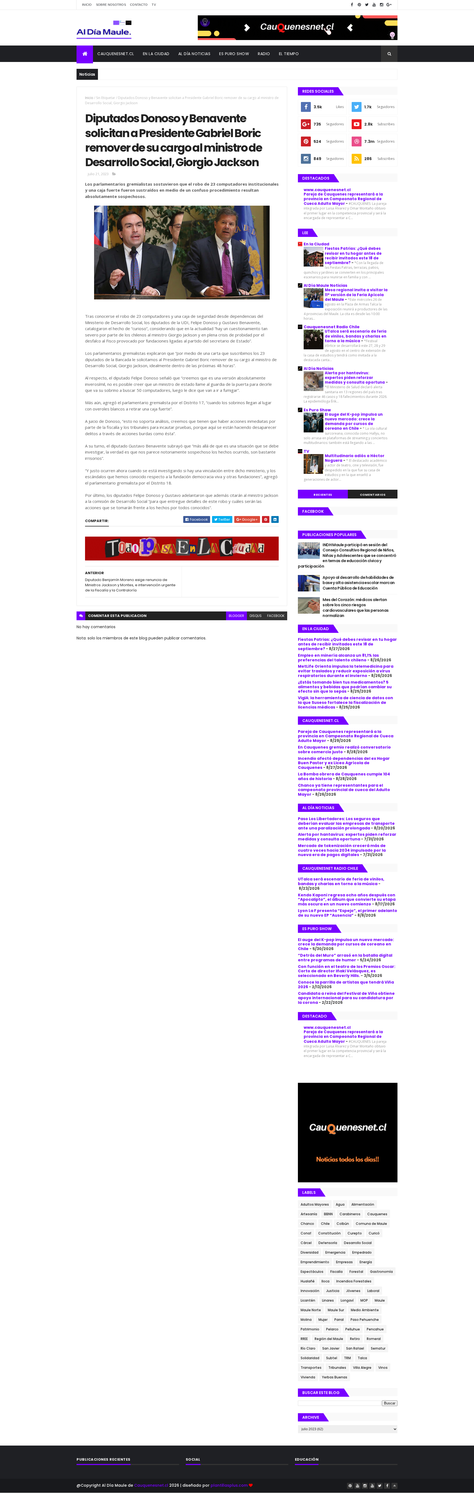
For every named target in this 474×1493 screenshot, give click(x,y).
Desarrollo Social (358, 1242)
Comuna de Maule (371, 1223)
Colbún (343, 1223)
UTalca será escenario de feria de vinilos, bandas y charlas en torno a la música (355, 336)
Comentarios (373, 494)
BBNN (328, 1214)
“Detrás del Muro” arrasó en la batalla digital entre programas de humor (345, 958)
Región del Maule (329, 1338)
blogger (236, 615)
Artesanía (309, 1214)
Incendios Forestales (353, 1281)
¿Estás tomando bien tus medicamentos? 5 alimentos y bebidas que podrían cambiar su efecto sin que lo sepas (345, 686)
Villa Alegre (362, 1367)
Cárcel (306, 1242)
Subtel (331, 1358)
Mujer (323, 1319)
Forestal (356, 1271)
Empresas (344, 1262)
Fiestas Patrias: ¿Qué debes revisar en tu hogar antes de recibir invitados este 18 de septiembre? (353, 255)
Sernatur (378, 1348)
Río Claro (308, 1348)
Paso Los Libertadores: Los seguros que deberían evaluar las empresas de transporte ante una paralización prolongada (346, 823)
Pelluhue (352, 1329)
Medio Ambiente (365, 1310)
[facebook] (352, 5)
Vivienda (308, 1377)
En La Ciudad (156, 53)
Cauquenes (377, 1214)
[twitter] (367, 5)
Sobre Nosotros (111, 4)
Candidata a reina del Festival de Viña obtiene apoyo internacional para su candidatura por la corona (346, 998)
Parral (339, 1319)
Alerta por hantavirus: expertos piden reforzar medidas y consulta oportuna (355, 377)
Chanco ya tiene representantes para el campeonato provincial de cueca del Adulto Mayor (344, 790)
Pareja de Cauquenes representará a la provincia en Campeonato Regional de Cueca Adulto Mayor (343, 199)
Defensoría (327, 1242)
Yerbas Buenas (334, 1377)
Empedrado (362, 1252)
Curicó (374, 1233)
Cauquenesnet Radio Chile (332, 327)
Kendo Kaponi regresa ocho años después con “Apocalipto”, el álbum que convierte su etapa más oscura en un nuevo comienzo (347, 899)
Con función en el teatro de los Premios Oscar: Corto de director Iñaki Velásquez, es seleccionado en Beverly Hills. (346, 971)
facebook (275, 615)
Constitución (329, 1233)
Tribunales (337, 1367)
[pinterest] (359, 5)
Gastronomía (381, 1271)
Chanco (307, 1223)
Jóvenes (353, 1290)
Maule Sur (336, 1310)
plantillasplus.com (230, 1485)
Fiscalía (336, 1271)
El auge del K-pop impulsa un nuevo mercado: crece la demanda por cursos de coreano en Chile (354, 421)
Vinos (383, 1367)
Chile (325, 1223)
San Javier (330, 1348)
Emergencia (335, 1252)
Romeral (374, 1338)
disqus (256, 615)
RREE (304, 1338)
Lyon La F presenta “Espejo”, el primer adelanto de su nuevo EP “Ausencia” (347, 913)
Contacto (139, 4)
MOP (364, 1300)
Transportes (311, 1367)
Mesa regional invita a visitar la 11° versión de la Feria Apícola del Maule (356, 294)
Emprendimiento (315, 1262)
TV (154, 4)
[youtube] (374, 5)
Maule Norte (311, 1310)
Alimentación (362, 1204)
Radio (264, 53)
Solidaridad (310, 1358)
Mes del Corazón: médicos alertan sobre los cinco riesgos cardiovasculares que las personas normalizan (356, 608)
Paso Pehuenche (365, 1319)
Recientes (323, 494)
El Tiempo (289, 53)
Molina (306, 1319)
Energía (366, 1262)
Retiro (355, 1338)
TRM (347, 1358)
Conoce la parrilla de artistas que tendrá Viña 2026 (346, 984)
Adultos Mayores (315, 1204)
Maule (380, 1300)
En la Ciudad (316, 244)
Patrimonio (310, 1329)
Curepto (355, 1233)
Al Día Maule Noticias (325, 285)
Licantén (308, 1300)
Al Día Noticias (194, 53)
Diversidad (309, 1252)
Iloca (325, 1281)
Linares (328, 1300)
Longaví (347, 1300)
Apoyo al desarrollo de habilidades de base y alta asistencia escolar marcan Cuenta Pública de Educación (358, 583)
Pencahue (375, 1329)
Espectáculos (312, 1271)
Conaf (306, 1233)
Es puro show (234, 53)
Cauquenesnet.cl (115, 53)
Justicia (332, 1290)
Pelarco (332, 1329)
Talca (362, 1358)
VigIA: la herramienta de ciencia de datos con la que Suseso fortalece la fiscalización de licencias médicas (345, 702)
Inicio (87, 4)
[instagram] (382, 5)
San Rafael (355, 1348)
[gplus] (389, 5)
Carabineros (350, 1214)
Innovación (310, 1290)
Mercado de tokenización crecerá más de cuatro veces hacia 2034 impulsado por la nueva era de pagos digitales (342, 850)
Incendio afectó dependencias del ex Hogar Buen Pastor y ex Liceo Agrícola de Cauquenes (344, 763)
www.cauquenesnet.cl (327, 189)
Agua (340, 1204)
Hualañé (308, 1281)
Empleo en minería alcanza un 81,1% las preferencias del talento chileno (338, 658)
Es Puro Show (317, 410)
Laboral (373, 1290)
